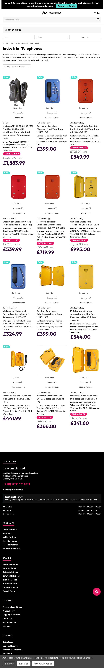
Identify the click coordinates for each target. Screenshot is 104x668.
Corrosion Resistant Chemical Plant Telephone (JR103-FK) (50, 129)
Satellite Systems (10, 545)
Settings (9, 663)
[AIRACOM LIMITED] (51, 13)
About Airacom (9, 622)
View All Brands (9, 591)
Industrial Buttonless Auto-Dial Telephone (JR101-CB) (84, 397)
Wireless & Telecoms (11, 548)
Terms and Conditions (12, 607)
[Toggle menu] (4, 13)
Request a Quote (66, 6)
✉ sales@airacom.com (13, 489)
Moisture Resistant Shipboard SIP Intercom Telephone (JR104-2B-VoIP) (51, 224)
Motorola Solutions (11, 564)
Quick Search (8, 642)
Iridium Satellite (10, 580)
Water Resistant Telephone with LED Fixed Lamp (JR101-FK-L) (17, 398)
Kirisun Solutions (10, 572)
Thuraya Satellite (10, 587)
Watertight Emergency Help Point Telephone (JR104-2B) (17, 223)
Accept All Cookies (43, 663)
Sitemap (6, 626)
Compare (17, 113)
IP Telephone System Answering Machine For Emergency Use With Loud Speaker (83, 316)
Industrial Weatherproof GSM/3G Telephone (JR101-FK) (51, 398)
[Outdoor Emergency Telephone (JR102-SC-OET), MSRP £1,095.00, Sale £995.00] (86, 186)
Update (85, 37)
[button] (97, 592)
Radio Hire (7, 653)
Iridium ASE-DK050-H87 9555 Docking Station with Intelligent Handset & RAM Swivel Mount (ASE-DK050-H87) (18, 132)
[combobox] (52, 19)
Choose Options (51, 117)
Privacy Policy (8, 611)
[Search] (98, 19)
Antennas (7, 533)
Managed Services (10, 646)
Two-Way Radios (10, 529)
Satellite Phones (10, 541)
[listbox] (21, 67)
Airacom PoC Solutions (12, 650)
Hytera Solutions (10, 568)
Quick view (17, 108)
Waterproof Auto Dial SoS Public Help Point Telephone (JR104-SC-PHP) (85, 129)
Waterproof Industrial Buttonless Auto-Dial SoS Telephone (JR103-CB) (16, 314)
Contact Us (7, 618)
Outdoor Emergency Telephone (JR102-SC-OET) (84, 223)
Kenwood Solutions (11, 576)
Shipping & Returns (11, 614)
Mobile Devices (9, 537)
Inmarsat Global (10, 583)
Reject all (23, 663)
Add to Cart (18, 117)
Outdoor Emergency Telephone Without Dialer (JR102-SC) (50, 314)
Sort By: (7, 67)
